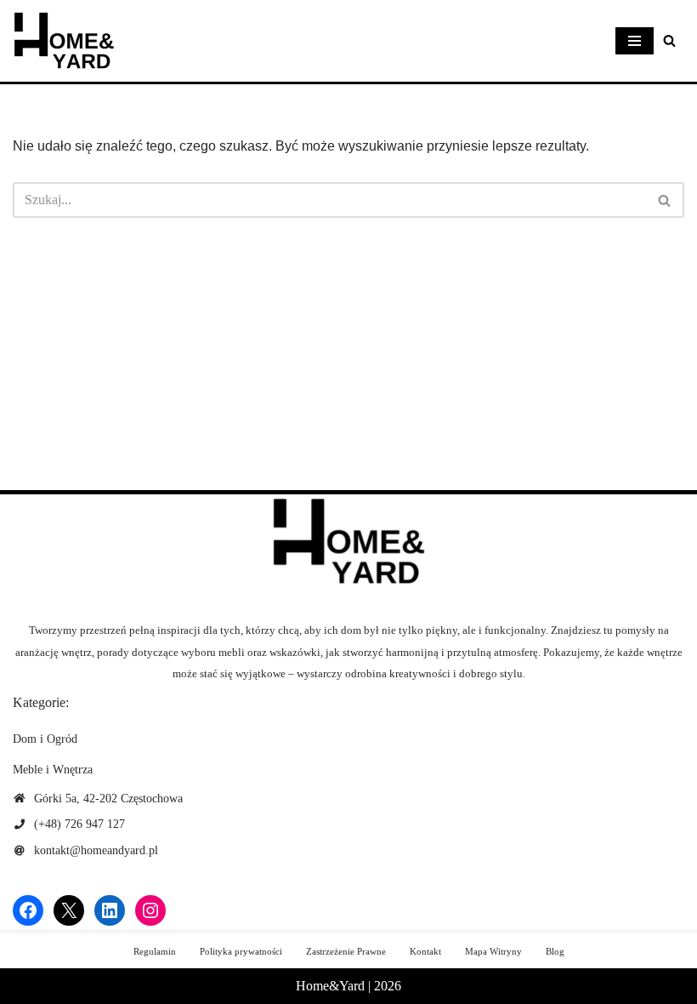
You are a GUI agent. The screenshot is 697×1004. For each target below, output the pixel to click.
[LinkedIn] (109, 910)
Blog (555, 951)
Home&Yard (330, 985)
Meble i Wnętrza (53, 769)
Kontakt (425, 951)
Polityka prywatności (241, 951)
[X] (69, 910)
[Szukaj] (669, 40)
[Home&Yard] (64, 41)
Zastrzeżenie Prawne (346, 951)
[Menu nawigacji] (634, 40)
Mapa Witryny (493, 951)
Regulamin (154, 951)
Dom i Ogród (45, 739)
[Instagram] (150, 910)
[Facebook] (28, 910)
